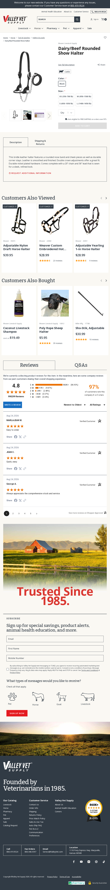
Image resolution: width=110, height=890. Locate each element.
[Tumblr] (104, 862)
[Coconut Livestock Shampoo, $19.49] (19, 303)
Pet (65, 28)
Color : (62, 78)
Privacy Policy (15, 672)
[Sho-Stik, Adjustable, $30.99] (91, 303)
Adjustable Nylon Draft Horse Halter (16, 247)
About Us (68, 11)
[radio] (55, 385)
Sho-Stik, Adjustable (90, 328)
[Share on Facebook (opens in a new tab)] (15, 437)
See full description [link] (66, 64)
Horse (37, 28)
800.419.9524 (100, 11)
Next (49, 116)
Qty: (62, 112)
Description (16, 142)
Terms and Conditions (89, 670)
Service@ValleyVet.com (53, 851)
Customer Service (81, 11)
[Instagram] (89, 862)
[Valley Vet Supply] (15, 19)
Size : (61, 91)
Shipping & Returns (40, 142)
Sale (89, 28)
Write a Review (13, 404)
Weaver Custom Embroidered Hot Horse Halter (51, 247)
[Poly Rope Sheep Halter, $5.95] (55, 303)
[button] (101, 198)
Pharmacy (52, 28)
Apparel (77, 28)
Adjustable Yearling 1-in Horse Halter (90, 247)
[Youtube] (81, 862)
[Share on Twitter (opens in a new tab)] (20, 437)
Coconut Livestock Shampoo (16, 329)
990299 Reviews (18, 396)
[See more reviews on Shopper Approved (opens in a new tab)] (24, 437)
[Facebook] (74, 862)
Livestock (23, 28)
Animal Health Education (51, 11)
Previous (4, 116)
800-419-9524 (77, 5)
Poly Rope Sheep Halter (51, 329)
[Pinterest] (96, 862)
